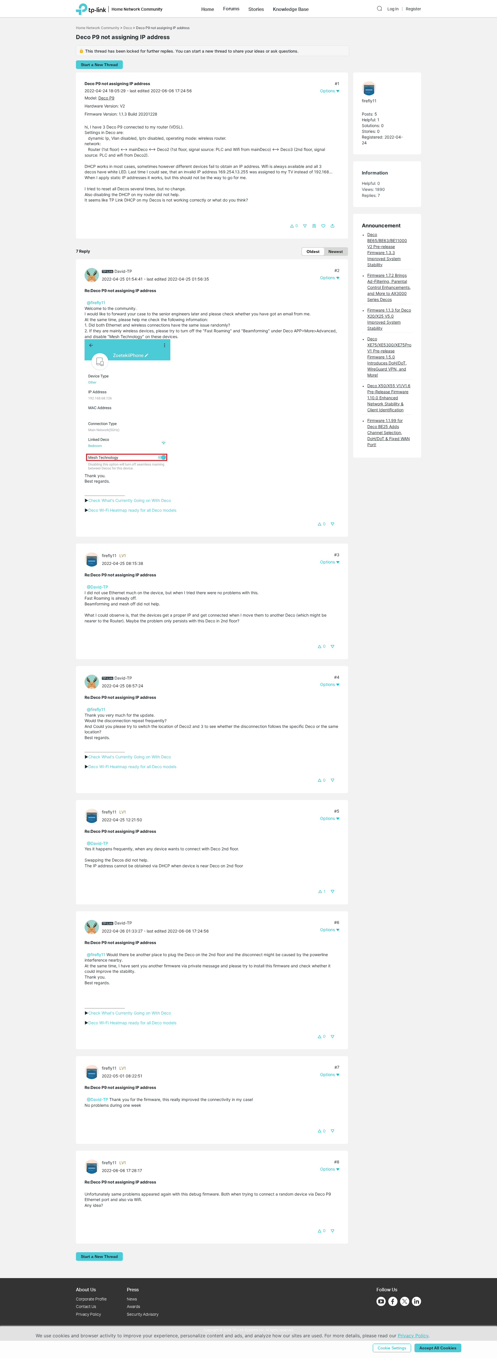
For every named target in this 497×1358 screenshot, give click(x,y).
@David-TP (97, 586)
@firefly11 (96, 302)
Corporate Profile (91, 1298)
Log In (393, 9)
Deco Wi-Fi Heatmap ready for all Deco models (132, 510)
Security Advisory (142, 1314)
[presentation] (92, 275)
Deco (127, 28)
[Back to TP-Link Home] (91, 8)
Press (133, 1289)
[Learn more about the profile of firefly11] (93, 559)
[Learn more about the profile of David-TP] (93, 274)
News (132, 1298)
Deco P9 (106, 97)
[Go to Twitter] (404, 1302)
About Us (86, 1289)
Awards (133, 1306)
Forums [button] (231, 8)
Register (413, 9)
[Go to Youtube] (381, 1301)
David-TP (123, 271)
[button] (208, 8)
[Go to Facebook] (392, 1301)
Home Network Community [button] (137, 9)
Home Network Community (97, 28)
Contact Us (86, 1306)
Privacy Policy (88, 1314)
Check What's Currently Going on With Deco (129, 500)
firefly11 (109, 555)
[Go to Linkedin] (416, 1301)
